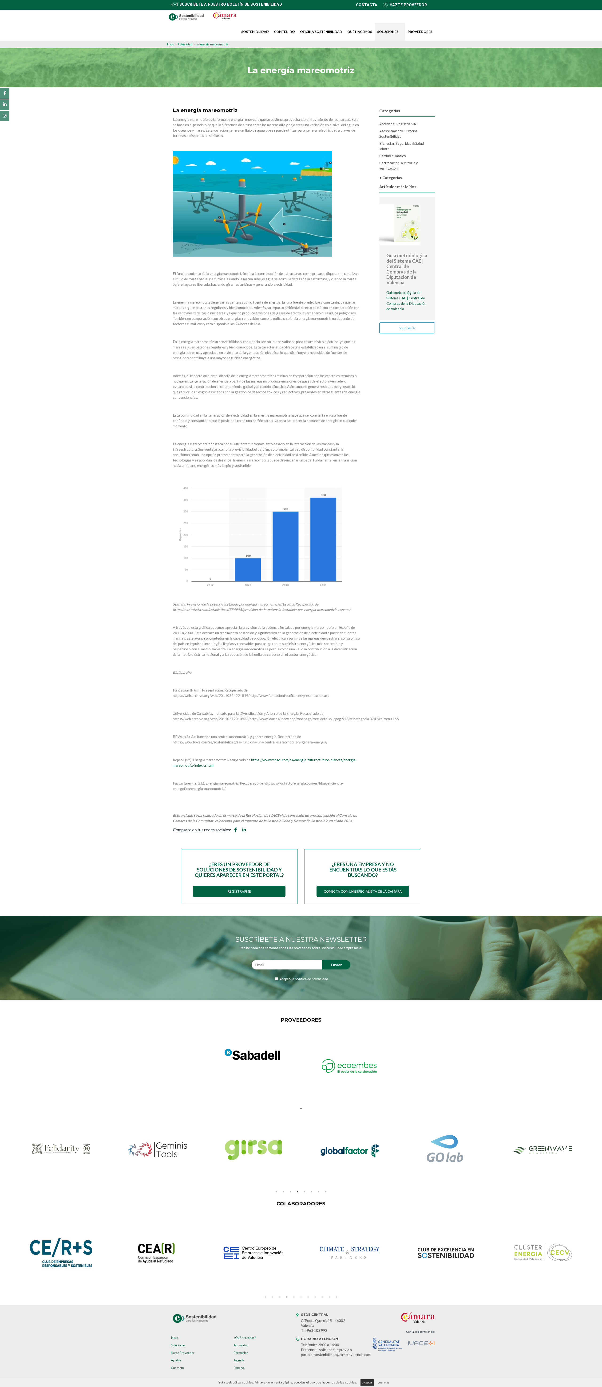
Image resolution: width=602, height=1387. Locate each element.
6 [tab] (311, 1191)
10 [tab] (329, 1297)
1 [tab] (301, 1108)
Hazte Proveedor (182, 1353)
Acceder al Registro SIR (397, 124)
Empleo (239, 1368)
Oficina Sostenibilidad (321, 32)
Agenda (239, 1360)
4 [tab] (297, 1191)
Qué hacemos (359, 32)
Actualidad (185, 44)
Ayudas (176, 1360)
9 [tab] (322, 1297)
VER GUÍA (407, 328)
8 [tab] (325, 1191)
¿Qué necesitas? (245, 1338)
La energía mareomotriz (212, 44)
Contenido (284, 32)
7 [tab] (318, 1191)
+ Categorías (390, 177)
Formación (241, 1353)
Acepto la (303, 979)
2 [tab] (283, 1191)
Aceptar (367, 1382)
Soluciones (387, 32)
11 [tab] (336, 1297)
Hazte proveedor (408, 5)
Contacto (177, 1368)
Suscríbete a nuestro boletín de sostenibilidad (230, 4)
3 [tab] (290, 1191)
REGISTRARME (239, 891)
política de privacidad (311, 979)
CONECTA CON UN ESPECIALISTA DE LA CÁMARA (363, 891)
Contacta (366, 5)
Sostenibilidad (255, 32)
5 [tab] (304, 1191)
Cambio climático (392, 156)
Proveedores (420, 32)
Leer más (383, 1382)
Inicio (170, 44)
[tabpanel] (253, 1054)
